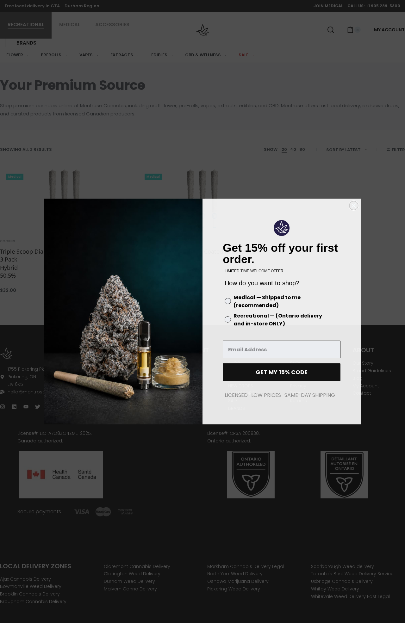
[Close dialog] (353, 205)
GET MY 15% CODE (282, 372)
